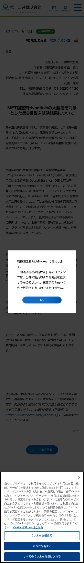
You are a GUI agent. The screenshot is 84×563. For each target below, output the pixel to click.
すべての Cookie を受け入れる (42, 556)
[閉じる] (79, 477)
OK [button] (42, 300)
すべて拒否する (42, 546)
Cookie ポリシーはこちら (28, 527)
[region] (42, 517)
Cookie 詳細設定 (42, 535)
